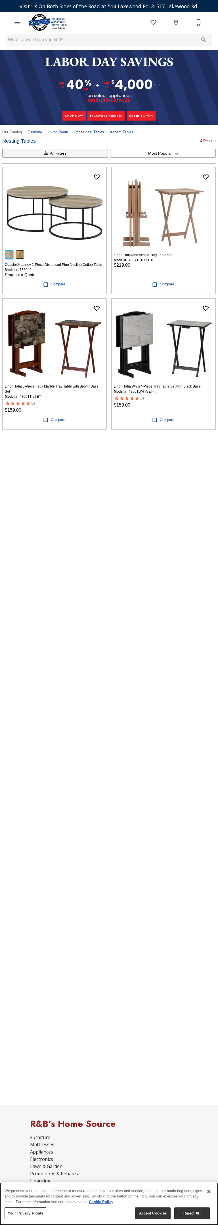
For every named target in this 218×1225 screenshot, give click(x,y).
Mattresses (42, 1144)
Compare (58, 284)
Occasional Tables (89, 132)
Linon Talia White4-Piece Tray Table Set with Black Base (157, 386)
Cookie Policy (101, 1202)
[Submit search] (204, 40)
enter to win (141, 115)
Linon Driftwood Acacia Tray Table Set (143, 255)
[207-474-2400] (199, 22)
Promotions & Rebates (54, 1174)
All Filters (58, 153)
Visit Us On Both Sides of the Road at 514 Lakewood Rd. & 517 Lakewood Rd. (109, 6)
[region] (109, 1203)
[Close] (209, 1191)
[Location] (176, 22)
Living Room (58, 132)
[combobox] (163, 153)
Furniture (35, 132)
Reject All (191, 1213)
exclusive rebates (106, 115)
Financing (40, 1181)
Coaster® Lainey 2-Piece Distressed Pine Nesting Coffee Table (53, 265)
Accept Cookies (153, 1213)
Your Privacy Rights (25, 1213)
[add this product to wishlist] (97, 177)
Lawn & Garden (46, 1166)
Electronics (41, 1159)
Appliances (41, 1152)
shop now (74, 115)
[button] (17, 22)
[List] (153, 22)
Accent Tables (121, 132)
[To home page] (47, 22)
